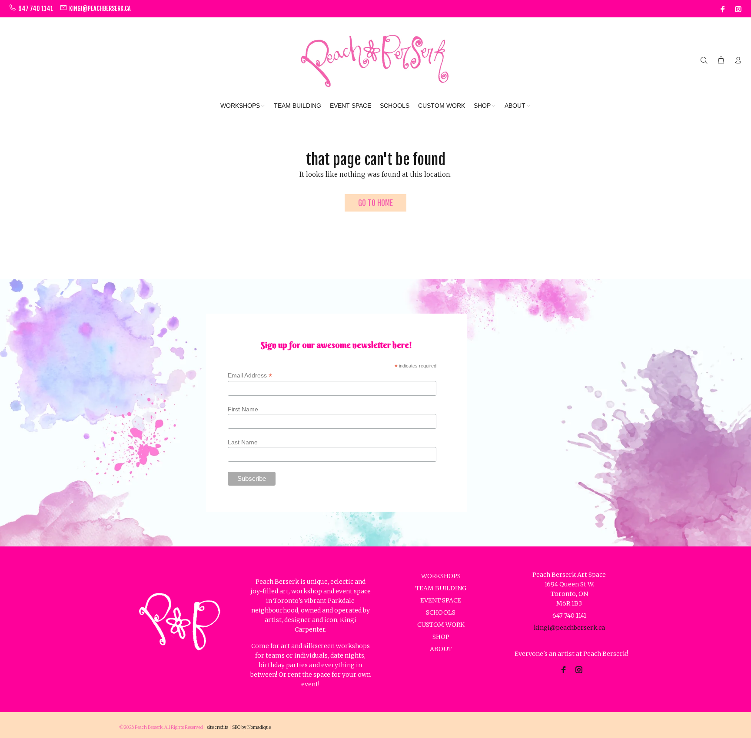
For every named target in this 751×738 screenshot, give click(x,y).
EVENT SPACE (440, 600)
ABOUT (441, 649)
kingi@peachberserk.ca (569, 628)
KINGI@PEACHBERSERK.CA (100, 8)
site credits (217, 727)
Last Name (243, 442)
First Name (243, 409)
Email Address (250, 375)
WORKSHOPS (441, 576)
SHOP (440, 637)
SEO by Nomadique (251, 727)
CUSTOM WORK (441, 625)
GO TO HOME (375, 203)
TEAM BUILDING (440, 588)
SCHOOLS (440, 612)
